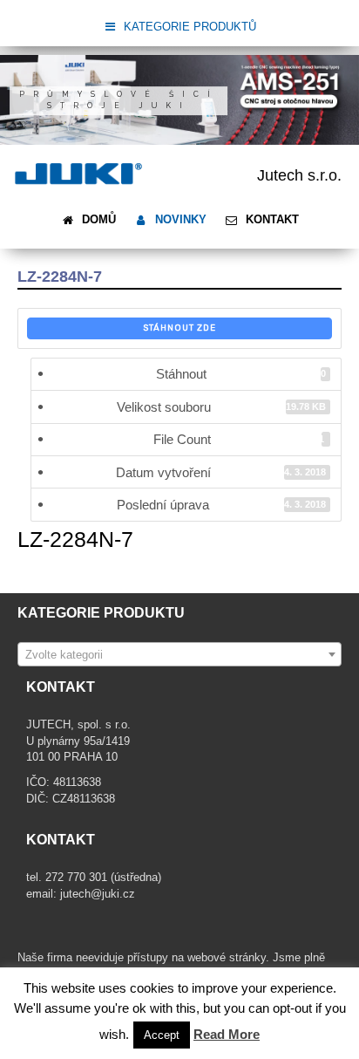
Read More (226, 1034)
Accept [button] (162, 1035)
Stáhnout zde (179, 328)
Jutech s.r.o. (299, 175)
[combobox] (179, 654)
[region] (179, 100)
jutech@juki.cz (99, 893)
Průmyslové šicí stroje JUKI (119, 100)
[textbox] (179, 655)
